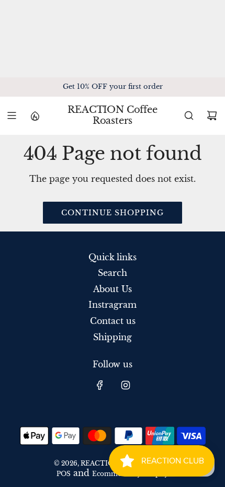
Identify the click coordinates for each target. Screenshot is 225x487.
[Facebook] (99, 385)
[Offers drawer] (34, 115)
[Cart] (211, 115)
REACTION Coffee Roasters (112, 116)
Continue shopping (112, 212)
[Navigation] (11, 115)
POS (64, 474)
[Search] (188, 115)
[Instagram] (125, 385)
